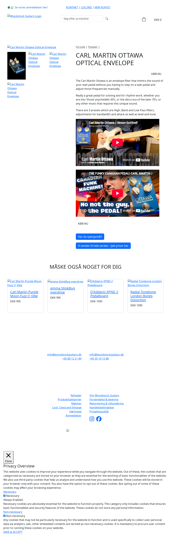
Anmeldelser (73, 415)
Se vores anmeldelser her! (31, 7)
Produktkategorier (48, 32)
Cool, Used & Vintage (110, 32)
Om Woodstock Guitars (104, 395)
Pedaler (93, 47)
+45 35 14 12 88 (99, 358)
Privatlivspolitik (99, 411)
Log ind (86, 7)
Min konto (102, 7)
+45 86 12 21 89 (71, 358)
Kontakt (72, 7)
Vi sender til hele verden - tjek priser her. (103, 246)
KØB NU (156, 74)
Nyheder (20, 32)
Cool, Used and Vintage (66, 407)
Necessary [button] (9, 492)
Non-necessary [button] (12, 512)
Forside (80, 47)
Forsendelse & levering (104, 399)
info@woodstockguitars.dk (64, 354)
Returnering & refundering (107, 403)
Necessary (12, 496)
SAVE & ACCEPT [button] (13, 532)
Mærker (78, 32)
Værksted (75, 411)
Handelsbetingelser (102, 407)
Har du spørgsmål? (90, 237)
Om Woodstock (144, 32)
